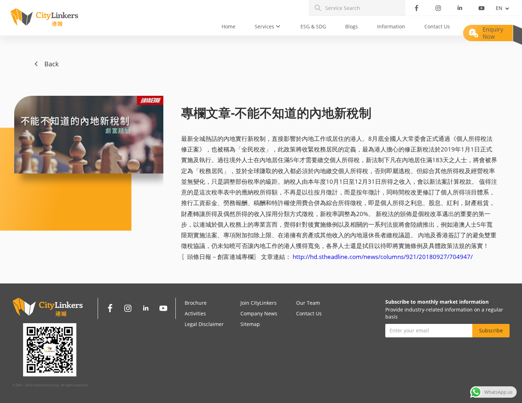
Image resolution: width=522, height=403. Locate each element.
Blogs (351, 26)
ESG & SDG (313, 26)
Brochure (196, 302)
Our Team (308, 302)
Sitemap (250, 324)
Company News (258, 313)
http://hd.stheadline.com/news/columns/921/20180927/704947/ (382, 257)
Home (228, 26)
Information (391, 26)
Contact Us (437, 26)
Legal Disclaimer (204, 324)
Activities (195, 313)
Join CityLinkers (258, 302)
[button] (268, 26)
